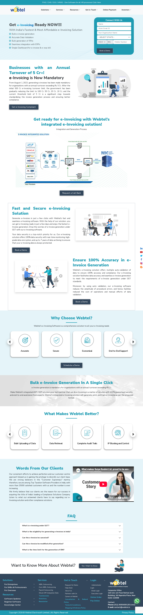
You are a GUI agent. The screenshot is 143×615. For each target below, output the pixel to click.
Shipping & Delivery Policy (75, 608)
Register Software (12, 602)
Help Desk (69, 588)
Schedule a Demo (71, 365)
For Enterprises (11, 584)
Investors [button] (125, 10)
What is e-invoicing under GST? (35, 525)
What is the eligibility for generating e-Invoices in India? (46, 531)
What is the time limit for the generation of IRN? (43, 550)
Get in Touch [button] (90, 10)
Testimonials (44, 596)
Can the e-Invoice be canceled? (35, 537)
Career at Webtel (71, 596)
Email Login (95, 591)
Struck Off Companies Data (48, 593)
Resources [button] (74, 10)
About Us (68, 591)
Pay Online (95, 601)
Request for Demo (71, 585)
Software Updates (12, 599)
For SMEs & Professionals (15, 587)
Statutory (42, 599)
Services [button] (59, 10)
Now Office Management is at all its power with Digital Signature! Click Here (71, 2)
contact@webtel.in (122, 607)
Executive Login (97, 594)
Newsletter (43, 601)
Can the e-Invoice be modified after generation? (43, 544)
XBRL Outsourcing (45, 584)
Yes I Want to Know (89, 566)
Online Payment (109, 10)
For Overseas (10, 590)
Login (93, 580)
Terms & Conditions (73, 605)
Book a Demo (21, 250)
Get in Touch (70, 580)
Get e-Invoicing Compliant (24, 107)
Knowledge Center (12, 605)
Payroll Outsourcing (46, 590)
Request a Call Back (71, 193)
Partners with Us (71, 594)
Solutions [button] (45, 10)
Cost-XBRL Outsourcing (47, 587)
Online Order (96, 597)
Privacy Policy (128, 612)
